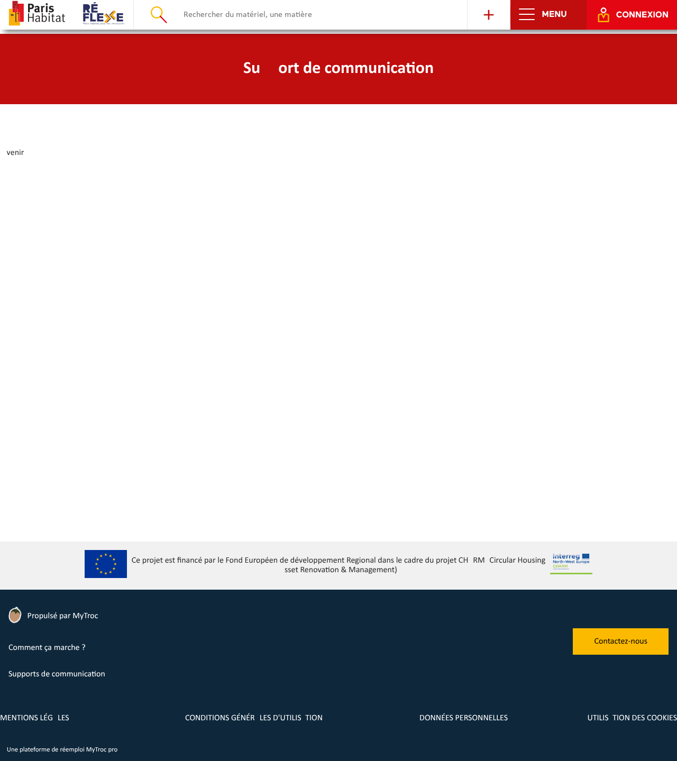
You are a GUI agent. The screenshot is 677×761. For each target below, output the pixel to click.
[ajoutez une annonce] (488, 15)
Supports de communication (56, 674)
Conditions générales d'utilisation (254, 718)
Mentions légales (34, 718)
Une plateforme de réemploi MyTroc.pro (62, 750)
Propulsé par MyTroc (61, 616)
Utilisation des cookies (632, 718)
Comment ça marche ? (47, 648)
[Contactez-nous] (621, 652)
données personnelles (463, 718)
